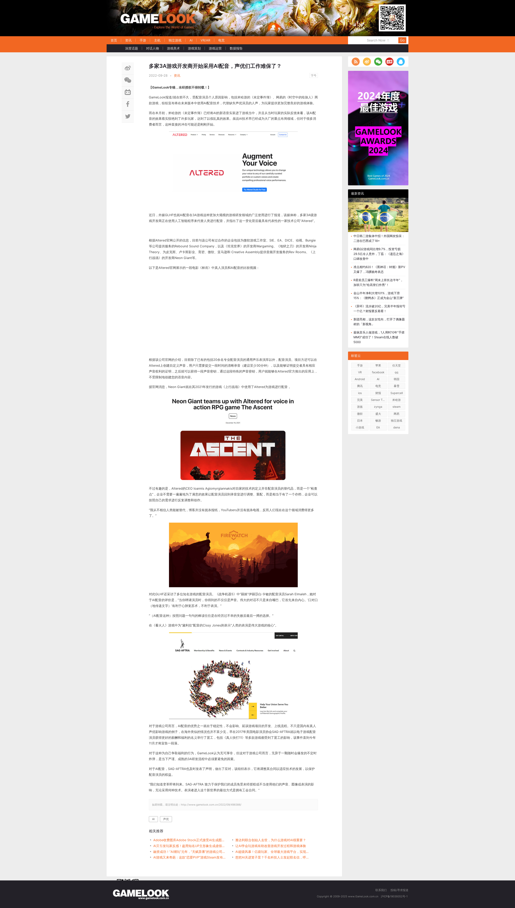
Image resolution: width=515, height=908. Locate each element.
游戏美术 (173, 48)
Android (360, 379)
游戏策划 (194, 48)
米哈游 (396, 399)
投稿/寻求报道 (399, 890)
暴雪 (396, 386)
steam (396, 406)
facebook (378, 372)
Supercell (396, 393)
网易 (396, 413)
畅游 (378, 420)
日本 (360, 420)
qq (396, 372)
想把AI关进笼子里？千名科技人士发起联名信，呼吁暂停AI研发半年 (272, 857)
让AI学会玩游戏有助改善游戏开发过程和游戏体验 (270, 846)
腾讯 (360, 386)
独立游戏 (175, 40)
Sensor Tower (379, 399)
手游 (143, 40)
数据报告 (236, 48)
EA (378, 427)
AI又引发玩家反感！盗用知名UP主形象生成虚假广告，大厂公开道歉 (190, 846)
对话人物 (152, 48)
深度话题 (131, 48)
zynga (378, 406)
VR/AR (205, 40)
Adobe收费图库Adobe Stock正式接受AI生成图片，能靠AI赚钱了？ (190, 840)
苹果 (378, 365)
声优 (166, 819)
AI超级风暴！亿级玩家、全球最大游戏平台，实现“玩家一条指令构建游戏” (272, 852)
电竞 (221, 40)
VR (360, 372)
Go (402, 40)
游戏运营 (215, 48)
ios (360, 393)
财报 (378, 393)
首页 (114, 40)
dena (396, 427)
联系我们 (381, 890)
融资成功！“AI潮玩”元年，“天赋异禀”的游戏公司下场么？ (190, 852)
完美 (360, 399)
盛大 (378, 413)
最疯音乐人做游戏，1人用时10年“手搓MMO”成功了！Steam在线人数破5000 (379, 337)
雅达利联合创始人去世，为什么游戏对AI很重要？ (270, 840)
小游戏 (360, 427)
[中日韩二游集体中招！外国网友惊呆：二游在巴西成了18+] (378, 218)
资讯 (128, 40)
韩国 (396, 379)
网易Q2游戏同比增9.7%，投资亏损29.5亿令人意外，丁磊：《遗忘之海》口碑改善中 (379, 254)
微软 (360, 413)
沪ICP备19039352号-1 (394, 896)
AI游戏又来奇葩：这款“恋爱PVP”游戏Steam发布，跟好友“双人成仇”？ (190, 857)
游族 (360, 406)
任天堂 (396, 365)
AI (191, 40)
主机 (157, 40)
